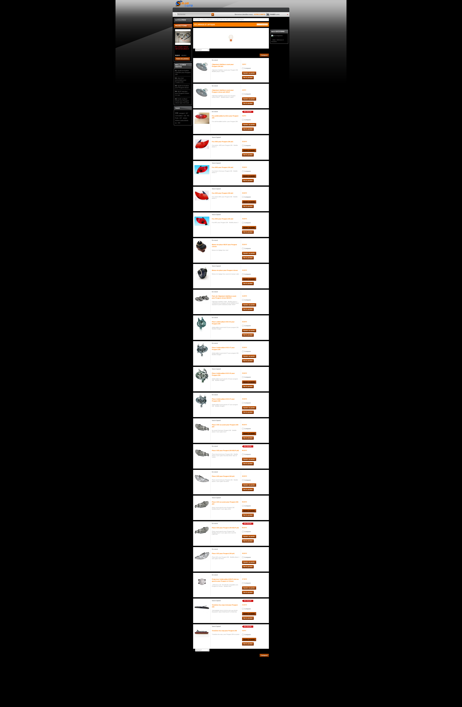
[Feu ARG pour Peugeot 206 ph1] (201, 195)
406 (179, 123)
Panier (275, 14)
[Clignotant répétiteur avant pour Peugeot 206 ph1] (201, 66)
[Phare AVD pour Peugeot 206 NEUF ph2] (201, 452)
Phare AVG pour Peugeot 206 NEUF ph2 (225, 528)
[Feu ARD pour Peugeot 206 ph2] (201, 169)
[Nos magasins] (277, 35)
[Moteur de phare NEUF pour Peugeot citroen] (201, 246)
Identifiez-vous (247, 14)
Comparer (247, 68)
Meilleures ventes (180, 66)
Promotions (181, 26)
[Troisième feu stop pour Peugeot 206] (201, 633)
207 (181, 118)
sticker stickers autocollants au (181, 120)
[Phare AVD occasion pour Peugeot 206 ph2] (201, 427)
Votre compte (259, 14)
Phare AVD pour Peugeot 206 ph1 (223, 476)
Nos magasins (277, 31)
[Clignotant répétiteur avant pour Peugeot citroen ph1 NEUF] (201, 92)
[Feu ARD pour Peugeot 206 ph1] (201, 144)
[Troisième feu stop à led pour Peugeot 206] (201, 607)
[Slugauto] (184, 3)
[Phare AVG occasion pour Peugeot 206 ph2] (201, 504)
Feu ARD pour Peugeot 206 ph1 (222, 142)
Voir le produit (248, 77)
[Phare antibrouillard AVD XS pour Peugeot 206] (201, 324)
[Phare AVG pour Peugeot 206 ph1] (201, 555)
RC (188, 116)
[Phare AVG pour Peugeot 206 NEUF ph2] (201, 530)
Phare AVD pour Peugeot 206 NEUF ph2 (225, 450)
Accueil (197, 19)
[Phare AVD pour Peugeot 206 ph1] (201, 478)
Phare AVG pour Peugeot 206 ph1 (223, 553)
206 (176, 113)
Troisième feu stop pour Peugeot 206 (224, 631)
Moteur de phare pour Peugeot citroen (225, 270)
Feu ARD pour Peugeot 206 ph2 (222, 167)
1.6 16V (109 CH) (219, 19)
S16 (185, 116)
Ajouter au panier (249, 73)
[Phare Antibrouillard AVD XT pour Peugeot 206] (201, 349)
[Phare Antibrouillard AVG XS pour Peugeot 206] (201, 375)
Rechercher (212, 14)
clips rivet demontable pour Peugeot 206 (180, 80)
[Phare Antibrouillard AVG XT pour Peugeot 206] (201, 401)
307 (187, 113)
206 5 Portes (207, 19)
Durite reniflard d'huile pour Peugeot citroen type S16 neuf (182, 101)
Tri (194, 50)
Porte (177, 118)
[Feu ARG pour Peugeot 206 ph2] (201, 221)
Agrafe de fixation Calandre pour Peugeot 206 (182, 72)
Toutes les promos (182, 59)
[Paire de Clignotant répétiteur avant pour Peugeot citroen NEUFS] (201, 298)
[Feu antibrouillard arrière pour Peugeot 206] (201, 118)
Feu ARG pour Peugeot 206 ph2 (222, 219)
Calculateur (179, 116)
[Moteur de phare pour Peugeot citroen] (201, 272)
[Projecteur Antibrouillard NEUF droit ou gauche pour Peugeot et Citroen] (201, 581)
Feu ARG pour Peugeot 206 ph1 (222, 193)
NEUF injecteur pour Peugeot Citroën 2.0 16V (182, 93)
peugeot (182, 113)
